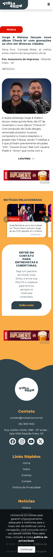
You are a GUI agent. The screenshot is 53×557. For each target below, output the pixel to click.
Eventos (26, 475)
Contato (26, 481)
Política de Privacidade (27, 487)
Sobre (26, 469)
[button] (46, 219)
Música (26, 507)
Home (26, 463)
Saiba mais (26, 305)
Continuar (26, 549)
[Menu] (48, 5)
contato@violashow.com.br (26, 417)
